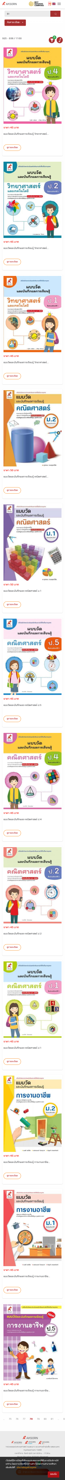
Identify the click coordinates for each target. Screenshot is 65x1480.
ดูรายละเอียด (12, 148)
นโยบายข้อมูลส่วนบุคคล (26, 1468)
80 (45, 1419)
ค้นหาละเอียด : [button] (14, 23)
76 (17, 1419)
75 (10, 1419)
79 (38, 1419)
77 (24, 1419)
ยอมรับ (53, 1474)
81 (52, 1419)
